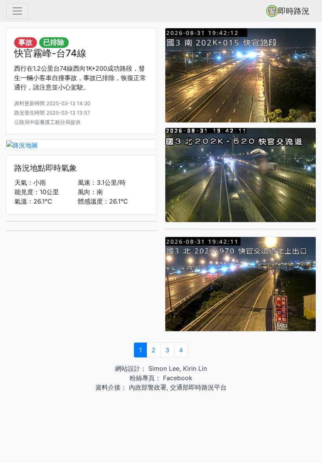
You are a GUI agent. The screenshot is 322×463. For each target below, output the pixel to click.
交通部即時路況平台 (198, 387)
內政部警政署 (146, 387)
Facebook (176, 378)
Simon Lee (162, 368)
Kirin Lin (195, 368)
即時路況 (293, 11)
